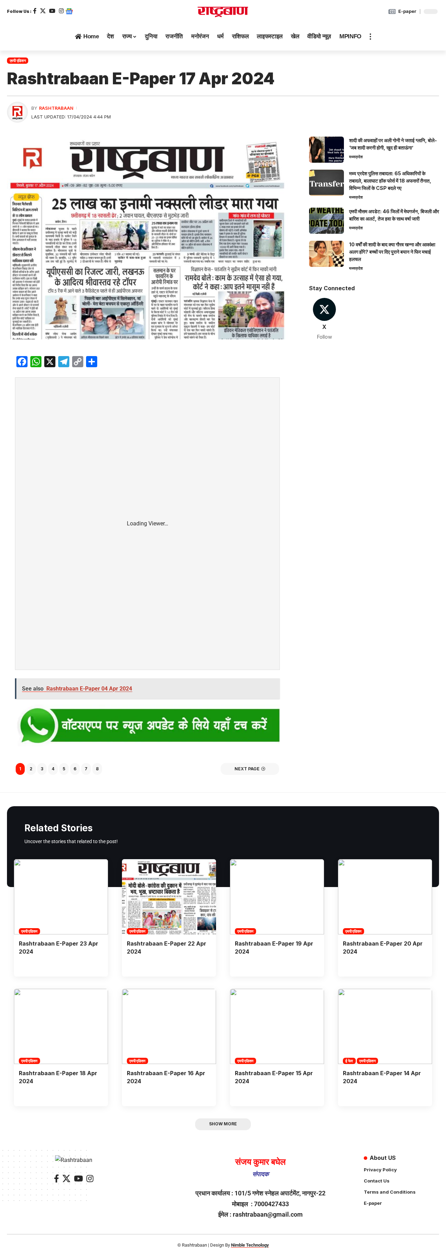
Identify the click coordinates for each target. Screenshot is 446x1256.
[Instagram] (61, 11)
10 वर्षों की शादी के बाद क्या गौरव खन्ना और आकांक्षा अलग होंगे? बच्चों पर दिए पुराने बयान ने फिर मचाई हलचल (392, 251)
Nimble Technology (250, 1245)
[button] (370, 36)
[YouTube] (52, 11)
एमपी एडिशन (18, 60)
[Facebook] (34, 11)
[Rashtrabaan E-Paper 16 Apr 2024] (169, 1026)
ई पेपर (349, 1060)
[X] (42, 11)
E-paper (407, 11)
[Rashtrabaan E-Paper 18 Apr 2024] (61, 1026)
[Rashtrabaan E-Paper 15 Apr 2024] (277, 1026)
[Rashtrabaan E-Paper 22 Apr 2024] (169, 896)
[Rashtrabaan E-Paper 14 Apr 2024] (385, 1026)
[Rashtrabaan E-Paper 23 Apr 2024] (61, 896)
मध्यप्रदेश (356, 156)
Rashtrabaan (56, 108)
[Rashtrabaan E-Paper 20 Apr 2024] (385, 896)
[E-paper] (392, 11)
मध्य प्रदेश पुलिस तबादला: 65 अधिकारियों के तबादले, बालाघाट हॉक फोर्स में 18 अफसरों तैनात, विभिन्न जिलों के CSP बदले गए (390, 180)
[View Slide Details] (147, 726)
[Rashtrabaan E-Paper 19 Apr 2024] (277, 896)
